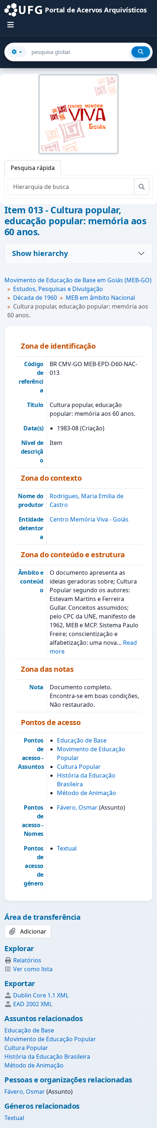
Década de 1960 (35, 298)
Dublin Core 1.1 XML (41, 995)
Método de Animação (86, 793)
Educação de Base (82, 740)
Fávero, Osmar (77, 807)
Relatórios (27, 960)
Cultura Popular (79, 767)
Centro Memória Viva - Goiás (89, 519)
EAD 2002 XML (32, 1004)
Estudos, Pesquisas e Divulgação (58, 289)
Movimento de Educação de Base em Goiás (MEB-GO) (78, 280)
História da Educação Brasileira (47, 1057)
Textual (67, 848)
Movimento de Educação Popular (50, 1039)
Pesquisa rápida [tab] (33, 168)
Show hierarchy (40, 253)
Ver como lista (33, 969)
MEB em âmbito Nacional (100, 298)
